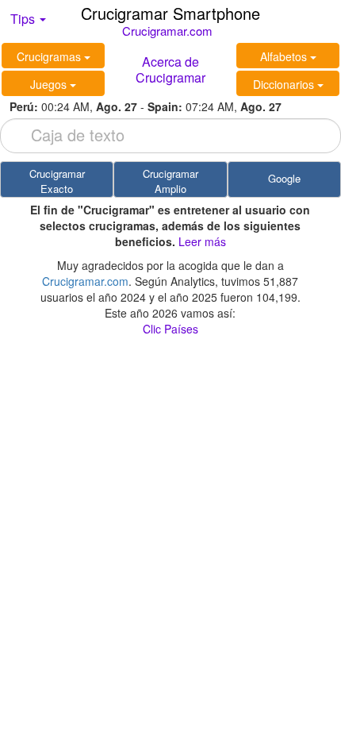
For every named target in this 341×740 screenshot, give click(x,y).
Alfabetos (285, 56)
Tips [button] (24, 19)
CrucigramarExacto (57, 181)
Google (284, 178)
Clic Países (170, 329)
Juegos (50, 84)
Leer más (202, 241)
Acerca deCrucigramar (170, 69)
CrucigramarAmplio (170, 181)
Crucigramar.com (167, 30)
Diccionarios (285, 84)
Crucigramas (50, 56)
